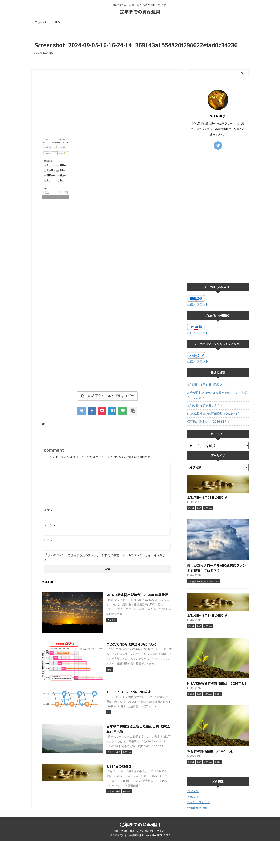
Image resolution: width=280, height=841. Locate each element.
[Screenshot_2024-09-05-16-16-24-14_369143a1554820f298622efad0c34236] (112, 411)
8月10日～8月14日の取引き (205, 405)
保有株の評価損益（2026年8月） (208, 421)
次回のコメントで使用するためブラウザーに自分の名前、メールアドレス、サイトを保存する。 (104, 557)
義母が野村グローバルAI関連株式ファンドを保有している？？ (217, 395)
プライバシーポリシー (48, 22)
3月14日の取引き (119, 766)
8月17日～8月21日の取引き (205, 384)
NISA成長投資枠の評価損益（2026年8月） (215, 413)
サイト (48, 540)
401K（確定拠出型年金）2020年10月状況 (137, 594)
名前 (48, 510)
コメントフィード (198, 802)
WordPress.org (197, 807)
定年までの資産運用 (140, 11)
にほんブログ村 (198, 304)
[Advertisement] (107, 104)
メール (49, 525)
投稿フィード (195, 796)
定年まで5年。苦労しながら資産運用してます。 (140, 831)
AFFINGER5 (163, 835)
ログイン (193, 791)
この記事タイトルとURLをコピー (109, 396)
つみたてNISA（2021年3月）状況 (131, 644)
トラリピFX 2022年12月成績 (128, 691)
